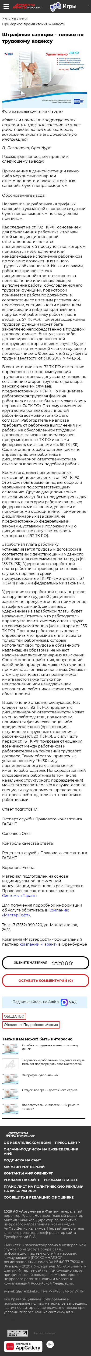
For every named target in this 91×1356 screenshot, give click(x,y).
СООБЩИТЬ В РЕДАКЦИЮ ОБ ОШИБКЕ (39, 1197)
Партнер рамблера (44, 1333)
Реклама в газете (61, 1180)
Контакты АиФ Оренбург (28, 1173)
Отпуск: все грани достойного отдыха (49, 1090)
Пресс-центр (67, 1143)
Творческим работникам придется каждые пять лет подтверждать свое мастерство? (53, 1062)
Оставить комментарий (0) (45, 981)
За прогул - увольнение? (40, 1075)
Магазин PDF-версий (24, 1167)
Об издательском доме (27, 1143)
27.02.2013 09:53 (15, 19)
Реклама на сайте (22, 1180)
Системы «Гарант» (20, 895)
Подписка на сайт (22, 1160)
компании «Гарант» (38, 944)
